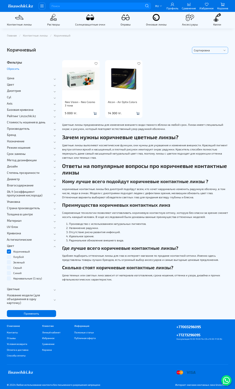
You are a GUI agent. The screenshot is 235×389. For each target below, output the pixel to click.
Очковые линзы (156, 24)
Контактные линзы (19, 24)
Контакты (12, 332)
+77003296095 (189, 327)
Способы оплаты (16, 355)
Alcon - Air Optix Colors (122, 102)
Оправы (126, 24)
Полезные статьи (84, 332)
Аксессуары (190, 24)
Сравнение (48, 343)
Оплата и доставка (17, 349)
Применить (31, 313)
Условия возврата (17, 343)
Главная (12, 35)
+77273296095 (188, 335)
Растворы (53, 24)
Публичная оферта (85, 338)
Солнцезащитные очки (90, 24)
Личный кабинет (51, 332)
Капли (217, 24)
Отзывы (11, 338)
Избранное (48, 338)
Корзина (47, 349)
